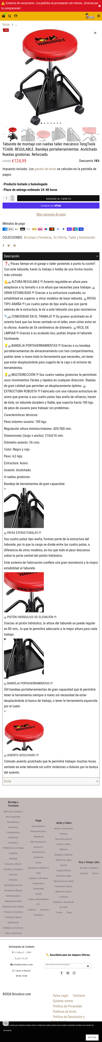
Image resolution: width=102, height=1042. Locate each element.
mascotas (44, 909)
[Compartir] (3, 245)
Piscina (59, 912)
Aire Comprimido (13, 816)
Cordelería (13, 853)
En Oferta (60, 237)
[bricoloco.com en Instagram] (74, 973)
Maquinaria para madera (13, 906)
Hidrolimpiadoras (13, 895)
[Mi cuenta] (16, 16)
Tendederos (38, 915)
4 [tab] (51, 123)
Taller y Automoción (82, 237)
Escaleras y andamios (13, 869)
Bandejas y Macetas (64, 854)
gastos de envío (45, 169)
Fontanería (13, 879)
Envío (7, 781)
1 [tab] (41, 123)
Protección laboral (13, 917)
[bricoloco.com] (90, 16)
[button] (4, 134)
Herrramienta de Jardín (64, 881)
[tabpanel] (51, 77)
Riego (69, 912)
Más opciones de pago (51, 214)
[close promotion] (99, 6)
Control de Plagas (63, 875)
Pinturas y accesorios (13, 912)
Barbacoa (64, 849)
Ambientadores (38, 826)
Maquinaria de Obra (13, 901)
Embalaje (13, 858)
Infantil (38, 894)
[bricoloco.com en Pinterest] (68, 973)
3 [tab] (47, 123)
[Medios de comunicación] (95, 32)
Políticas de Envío (64, 1012)
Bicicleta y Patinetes (89, 868)
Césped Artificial (63, 870)
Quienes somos (63, 1001)
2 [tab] (44, 123)
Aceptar (92, 1037)
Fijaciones (13, 874)
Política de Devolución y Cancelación (67, 1019)
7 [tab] (60, 123)
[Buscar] (10, 16)
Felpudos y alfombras (38, 878)
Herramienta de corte (13, 885)
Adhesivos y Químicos (13, 811)
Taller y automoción (13, 933)
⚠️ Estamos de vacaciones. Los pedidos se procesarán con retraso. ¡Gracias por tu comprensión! (49, 5)
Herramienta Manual (13, 890)
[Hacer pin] (14, 245)
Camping (84, 873)
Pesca (95, 873)
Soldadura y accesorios (13, 927)
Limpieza (32, 909)
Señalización (13, 922)
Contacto (79, 996)
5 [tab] (54, 123)
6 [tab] (57, 123)
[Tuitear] (8, 245)
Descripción (11, 256)
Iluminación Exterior (63, 886)
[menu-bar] (98, 16)
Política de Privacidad (67, 1006)
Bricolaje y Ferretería (37, 237)
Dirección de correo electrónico (58, 964)
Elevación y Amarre (13, 864)
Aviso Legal (60, 996)
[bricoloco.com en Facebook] (61, 973)
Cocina (38, 862)
